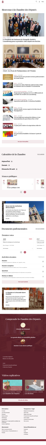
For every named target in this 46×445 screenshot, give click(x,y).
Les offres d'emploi (6, 412)
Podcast (3, 432)
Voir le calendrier (40, 154)
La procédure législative (8, 356)
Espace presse (5, 416)
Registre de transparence (29, 411)
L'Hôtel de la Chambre (7, 367)
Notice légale (26, 417)
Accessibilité (4, 419)
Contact (3, 411)
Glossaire (4, 414)
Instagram (26, 432)
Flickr (25, 431)
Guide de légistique (6, 424)
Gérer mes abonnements (7, 429)
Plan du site (26, 421)
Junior (4, 363)
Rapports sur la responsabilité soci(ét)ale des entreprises (11, 421)
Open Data (26, 412)
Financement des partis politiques (10, 365)
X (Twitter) (26, 434)
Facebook (26, 429)
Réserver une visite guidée (8, 358)
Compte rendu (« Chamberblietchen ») (10, 431)
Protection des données (29, 419)
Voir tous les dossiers (40, 228)
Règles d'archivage (27, 414)
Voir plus (7, 218)
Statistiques (4, 417)
